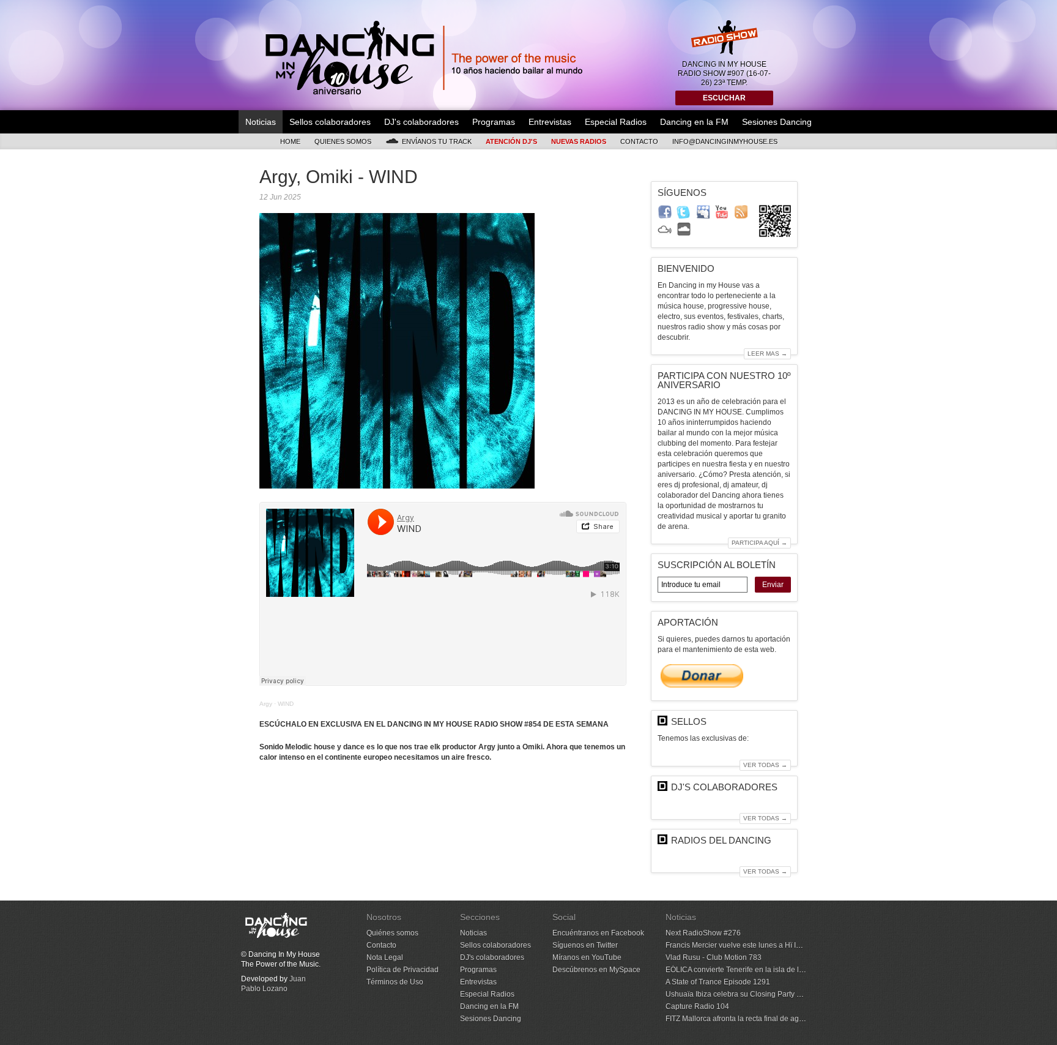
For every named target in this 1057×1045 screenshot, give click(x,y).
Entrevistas (549, 122)
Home (290, 141)
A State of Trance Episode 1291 (718, 982)
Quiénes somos (392, 933)
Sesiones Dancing (777, 122)
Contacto (639, 141)
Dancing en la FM (694, 122)
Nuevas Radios (578, 141)
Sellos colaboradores (330, 122)
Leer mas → (767, 353)
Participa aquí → (759, 542)
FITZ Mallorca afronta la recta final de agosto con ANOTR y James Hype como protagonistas (818, 1018)
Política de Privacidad (402, 969)
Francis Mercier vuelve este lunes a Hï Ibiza (738, 945)
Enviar (773, 584)
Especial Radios (616, 122)
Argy (265, 703)
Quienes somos (342, 141)
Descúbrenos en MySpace (596, 969)
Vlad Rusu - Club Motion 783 (714, 957)
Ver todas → (765, 765)
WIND (286, 703)
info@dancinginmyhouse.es (724, 141)
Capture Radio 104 (697, 1006)
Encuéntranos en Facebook (598, 933)
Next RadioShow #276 (703, 933)
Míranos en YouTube (586, 957)
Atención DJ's (511, 141)
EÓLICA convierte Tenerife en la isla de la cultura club (755, 969)
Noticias (260, 122)
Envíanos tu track (437, 141)
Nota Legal (384, 957)
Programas (493, 122)
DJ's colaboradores (421, 122)
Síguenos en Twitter (585, 945)
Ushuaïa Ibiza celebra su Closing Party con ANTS (747, 994)
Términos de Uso (394, 982)
